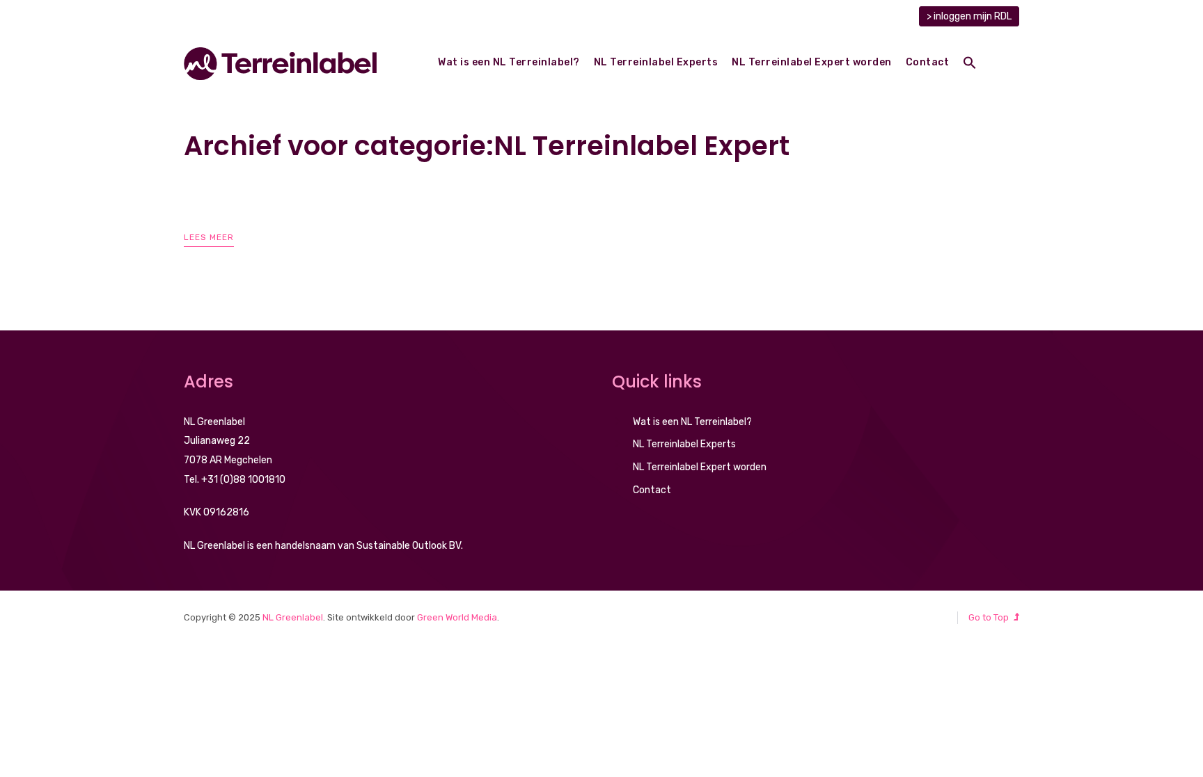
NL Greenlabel (292, 617)
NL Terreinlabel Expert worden (812, 62)
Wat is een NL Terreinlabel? (509, 62)
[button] (970, 65)
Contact (928, 62)
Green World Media (457, 617)
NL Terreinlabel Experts (656, 62)
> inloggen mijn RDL (969, 16)
